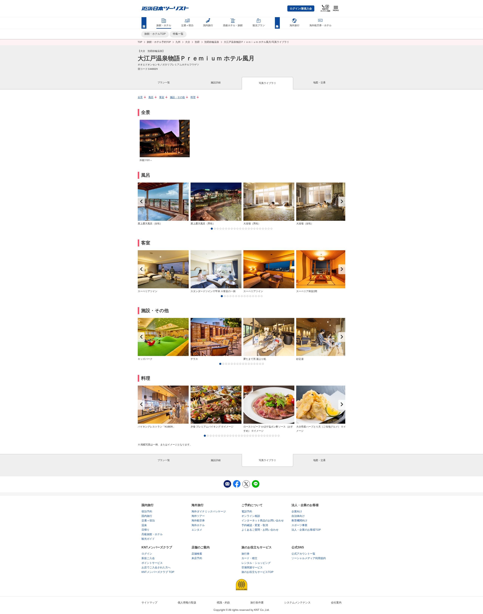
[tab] (164, 83)
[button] (300, 8)
